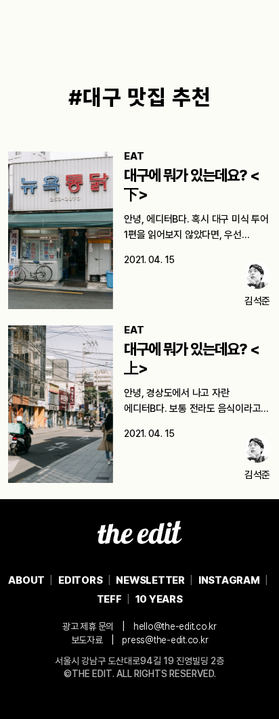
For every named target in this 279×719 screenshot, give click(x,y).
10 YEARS (159, 599)
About (26, 580)
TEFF (109, 599)
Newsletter (150, 580)
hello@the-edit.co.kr (175, 626)
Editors (80, 580)
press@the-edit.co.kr (165, 639)
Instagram (229, 580)
